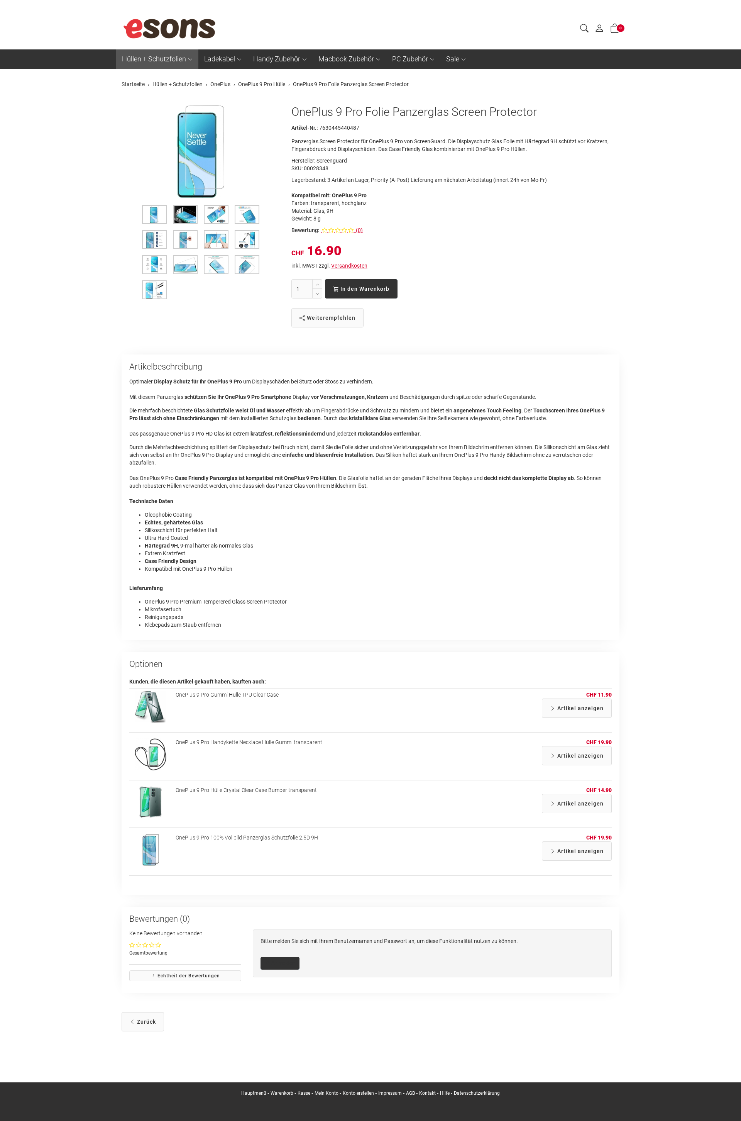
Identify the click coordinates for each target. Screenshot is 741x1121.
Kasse (304, 1093)
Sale (452, 59)
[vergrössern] (200, 151)
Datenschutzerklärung (477, 1093)
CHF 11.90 (599, 695)
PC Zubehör (410, 59)
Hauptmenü (253, 1093)
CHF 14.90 (599, 790)
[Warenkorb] (614, 30)
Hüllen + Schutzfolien (154, 59)
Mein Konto (326, 1093)
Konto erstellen (358, 1093)
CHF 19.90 (599, 742)
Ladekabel (219, 59)
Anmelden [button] (282, 963)
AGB (410, 1093)
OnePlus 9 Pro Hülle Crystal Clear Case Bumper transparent (246, 790)
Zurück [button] (145, 1022)
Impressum (390, 1093)
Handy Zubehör (276, 59)
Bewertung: (305, 230)
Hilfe (445, 1093)
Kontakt (427, 1093)
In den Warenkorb (364, 289)
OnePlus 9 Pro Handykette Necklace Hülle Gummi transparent (249, 742)
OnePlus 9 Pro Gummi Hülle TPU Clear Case (227, 695)
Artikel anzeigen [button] (580, 708)
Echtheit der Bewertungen (188, 976)
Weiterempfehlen (330, 318)
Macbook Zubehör (346, 59)
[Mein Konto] (599, 30)
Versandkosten (349, 266)
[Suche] (584, 29)
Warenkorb (282, 1093)
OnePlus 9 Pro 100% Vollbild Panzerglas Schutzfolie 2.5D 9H (247, 837)
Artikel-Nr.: (304, 128)
